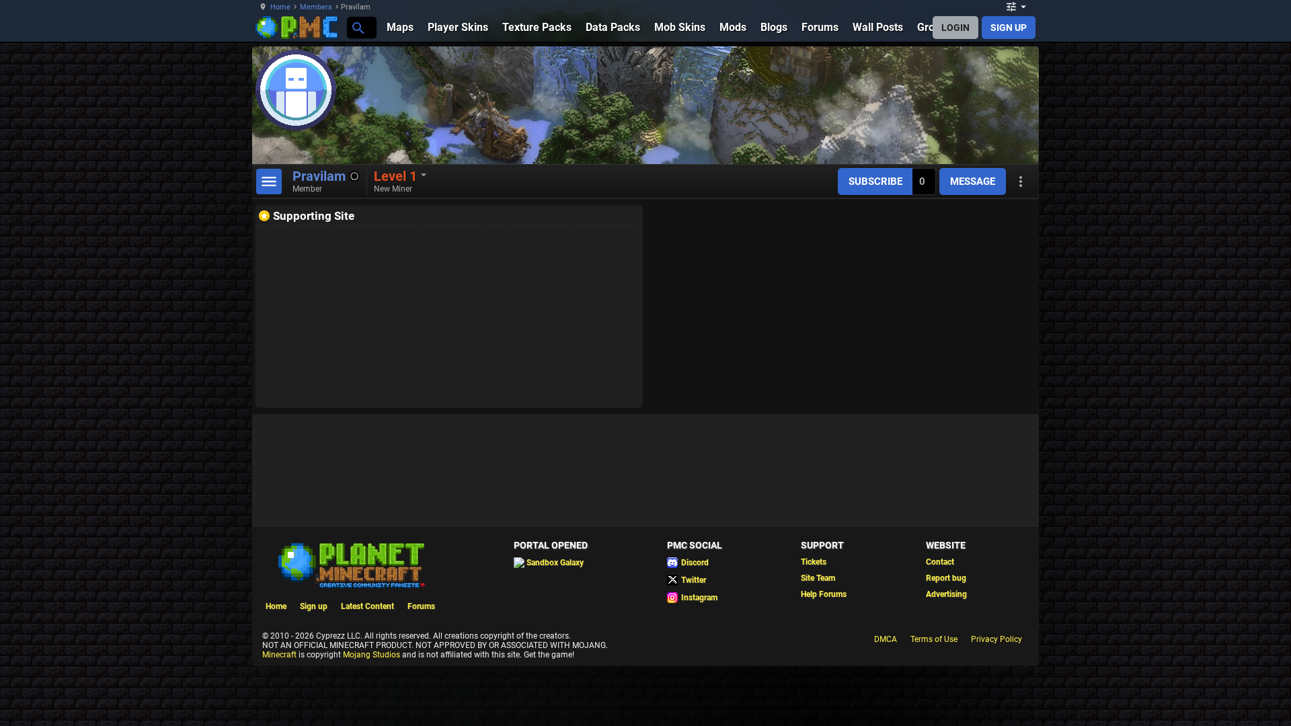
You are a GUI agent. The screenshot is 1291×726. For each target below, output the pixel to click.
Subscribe (875, 181)
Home (280, 7)
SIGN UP (1008, 27)
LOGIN (955, 27)
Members (316, 7)
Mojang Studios (371, 654)
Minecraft (279, 654)
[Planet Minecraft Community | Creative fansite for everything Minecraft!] (350, 564)
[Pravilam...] (357, 27)
